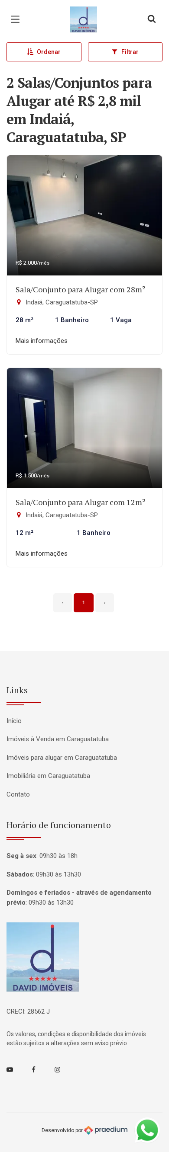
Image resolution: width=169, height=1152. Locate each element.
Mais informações (42, 341)
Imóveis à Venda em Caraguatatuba (57, 739)
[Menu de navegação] (17, 19)
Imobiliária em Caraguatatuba (48, 776)
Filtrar (130, 51)
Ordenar (49, 51)
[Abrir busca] (151, 19)
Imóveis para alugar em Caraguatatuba (61, 758)
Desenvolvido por (63, 1130)
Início (14, 721)
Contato (18, 794)
